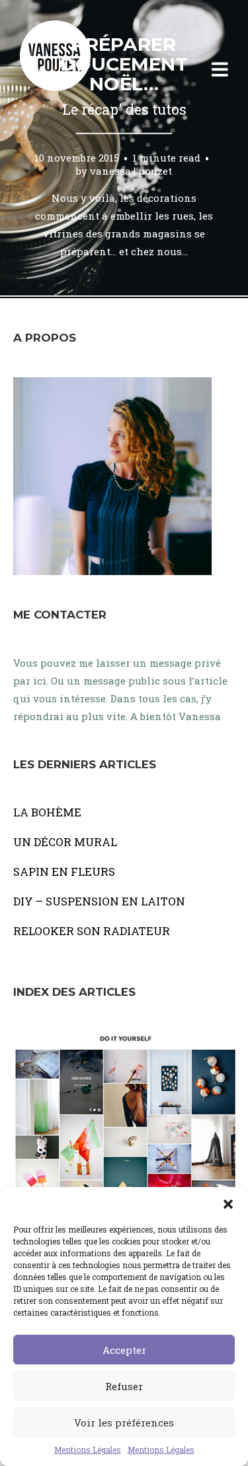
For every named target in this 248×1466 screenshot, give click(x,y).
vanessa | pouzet (131, 170)
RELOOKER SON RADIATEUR (91, 930)
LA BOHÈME (47, 812)
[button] (228, 1203)
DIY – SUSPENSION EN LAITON (99, 901)
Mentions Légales (87, 1449)
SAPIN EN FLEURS (64, 871)
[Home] (69, 70)
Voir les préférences (124, 1422)
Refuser (124, 1386)
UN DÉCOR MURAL (65, 841)
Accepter (124, 1350)
